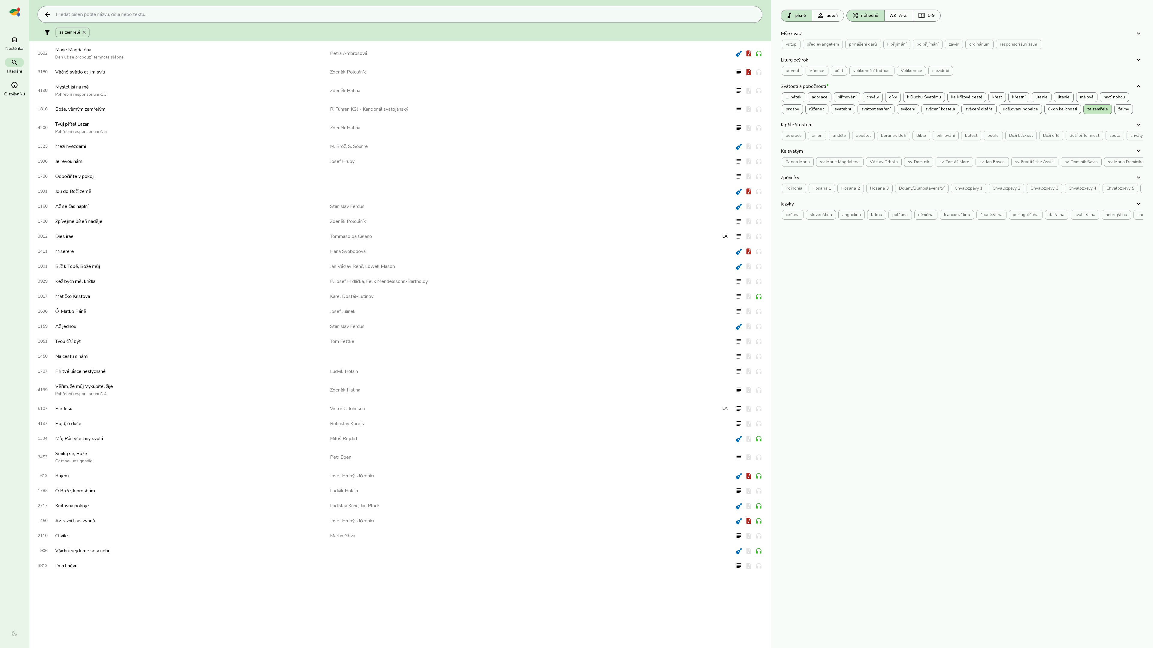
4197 (42, 423)
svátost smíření (876, 109)
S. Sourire (358, 146)
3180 (42, 72)
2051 (42, 341)
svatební (843, 109)
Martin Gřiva (342, 535)
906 (43, 551)
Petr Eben (340, 457)
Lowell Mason (380, 266)
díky (893, 97)
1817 (42, 296)
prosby (792, 109)
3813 (42, 565)
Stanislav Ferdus (347, 206)
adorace (820, 97)
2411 (42, 251)
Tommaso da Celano (351, 236)
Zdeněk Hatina (345, 90)
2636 (42, 311)
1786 (42, 176)
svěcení (908, 109)
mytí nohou (1114, 97)
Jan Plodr (369, 505)
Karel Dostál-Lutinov (352, 296)
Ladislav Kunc (344, 505)
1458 (42, 356)
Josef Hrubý (342, 161)
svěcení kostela (940, 109)
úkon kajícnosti (1062, 109)
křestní (1018, 97)
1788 (42, 221)
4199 (42, 390)
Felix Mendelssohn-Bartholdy (397, 281)
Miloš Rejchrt (344, 438)
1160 (42, 206)
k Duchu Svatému (924, 97)
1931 (42, 191)
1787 (42, 371)
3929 (42, 281)
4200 (42, 127)
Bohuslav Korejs (347, 423)
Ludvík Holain (344, 371)
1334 (42, 438)
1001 (42, 266)
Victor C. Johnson (347, 408)
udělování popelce (1020, 109)
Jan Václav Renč (346, 266)
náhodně (865, 15)
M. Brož (338, 146)
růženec (817, 109)
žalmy (1123, 109)
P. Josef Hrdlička (347, 281)
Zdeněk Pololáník (348, 72)
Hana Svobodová (348, 251)
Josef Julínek (343, 311)
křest (997, 97)
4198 (42, 90)
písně (796, 15)
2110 (42, 535)
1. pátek (793, 97)
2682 (42, 53)
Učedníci (365, 475)
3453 (42, 457)
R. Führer (339, 109)
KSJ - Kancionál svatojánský (379, 109)
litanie (1042, 97)
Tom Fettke (342, 341)
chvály (873, 97)
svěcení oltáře (978, 109)
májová (1087, 97)
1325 (42, 146)
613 (43, 475)
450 (43, 521)
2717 (42, 505)
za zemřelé (73, 32)
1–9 (926, 15)
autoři (827, 15)
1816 (42, 109)
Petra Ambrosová (348, 53)
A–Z (897, 15)
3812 (42, 236)
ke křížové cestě (966, 97)
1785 (42, 491)
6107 (42, 408)
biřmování (847, 97)
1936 (42, 161)
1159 (42, 326)
